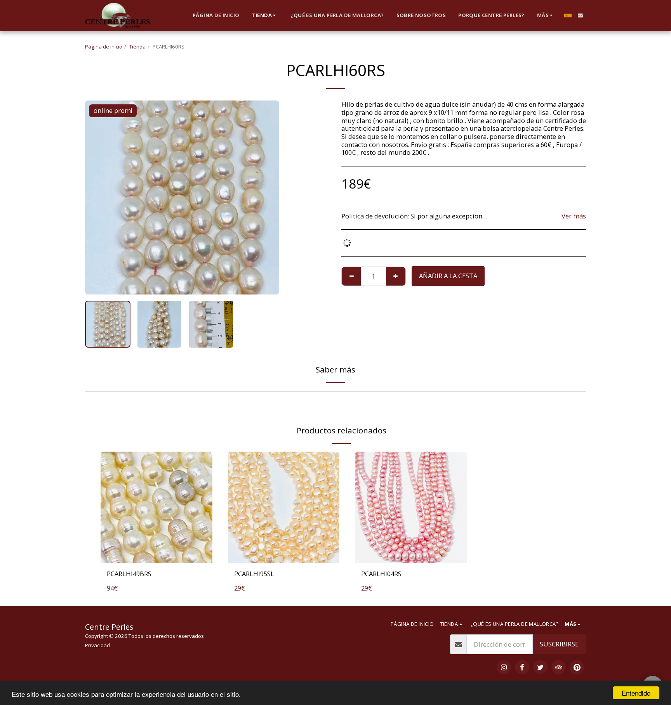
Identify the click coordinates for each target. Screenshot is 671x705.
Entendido (636, 693)
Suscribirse (559, 643)
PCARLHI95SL (254, 573)
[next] (266, 197)
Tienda (137, 46)
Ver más (573, 216)
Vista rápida (156, 554)
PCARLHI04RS (381, 573)
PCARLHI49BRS (129, 573)
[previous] (97, 197)
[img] (156, 507)
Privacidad (97, 645)
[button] (580, 15)
